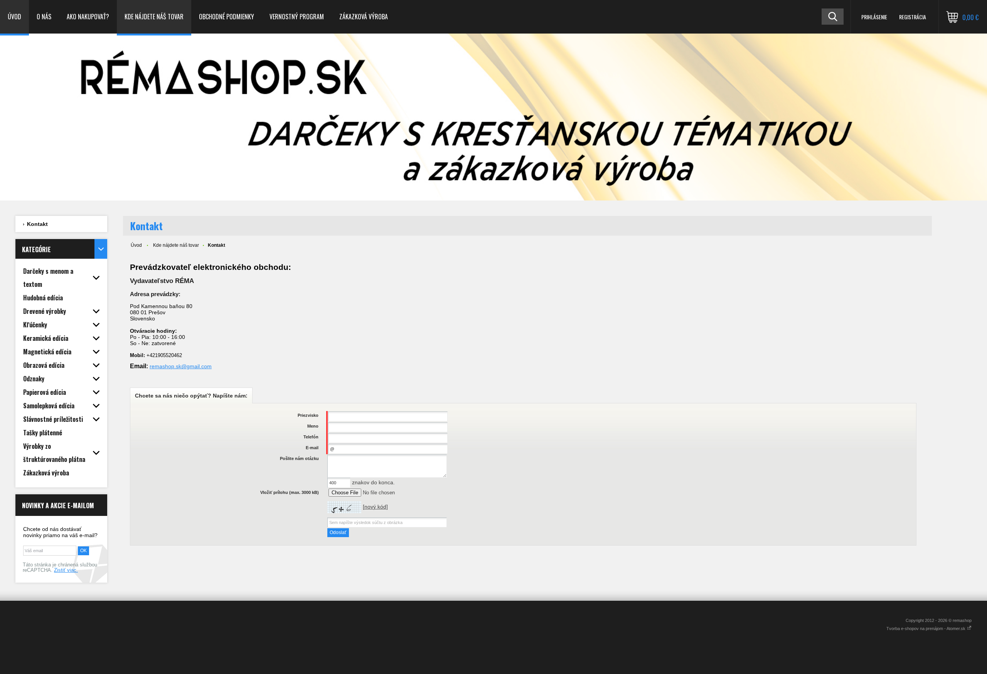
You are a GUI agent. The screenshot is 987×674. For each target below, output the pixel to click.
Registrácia (912, 17)
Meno (312, 426)
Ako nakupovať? (88, 16)
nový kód (375, 507)
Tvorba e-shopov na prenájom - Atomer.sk (926, 628)
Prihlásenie (874, 17)
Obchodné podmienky (226, 16)
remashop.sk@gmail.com (181, 366)
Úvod (14, 16)
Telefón (310, 437)
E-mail (312, 447)
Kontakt (37, 224)
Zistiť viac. (66, 570)
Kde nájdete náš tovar (154, 16)
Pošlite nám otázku (299, 458)
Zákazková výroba (363, 16)
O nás (44, 16)
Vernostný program (296, 16)
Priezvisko (308, 415)
